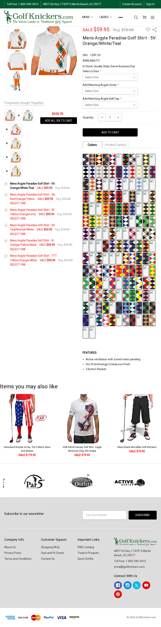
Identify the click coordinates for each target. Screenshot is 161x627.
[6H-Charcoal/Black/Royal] (119, 307)
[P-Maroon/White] (112, 171)
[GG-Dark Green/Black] (152, 184)
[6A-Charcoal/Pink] (146, 295)
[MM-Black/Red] (119, 196)
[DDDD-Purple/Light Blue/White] (112, 246)
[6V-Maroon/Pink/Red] (139, 320)
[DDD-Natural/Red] (86, 221)
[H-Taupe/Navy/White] (132, 159)
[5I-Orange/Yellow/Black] (99, 283)
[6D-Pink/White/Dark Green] (92, 307)
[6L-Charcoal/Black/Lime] (146, 307)
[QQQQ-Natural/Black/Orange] (126, 258)
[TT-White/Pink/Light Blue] (92, 208)
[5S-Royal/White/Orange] (92, 295)
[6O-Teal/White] (92, 320)
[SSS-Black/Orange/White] (112, 233)
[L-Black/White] (86, 171)
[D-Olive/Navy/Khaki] (106, 159)
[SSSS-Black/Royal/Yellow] (139, 258)
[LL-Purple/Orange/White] (112, 196)
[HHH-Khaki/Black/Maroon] (112, 221)
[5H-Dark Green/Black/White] (92, 283)
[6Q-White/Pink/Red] (106, 320)
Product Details (115, 145)
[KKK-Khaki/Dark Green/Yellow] (132, 221)
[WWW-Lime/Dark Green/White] (139, 233)
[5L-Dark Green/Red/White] (119, 283)
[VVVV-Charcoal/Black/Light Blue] (86, 270)
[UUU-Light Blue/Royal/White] (126, 233)
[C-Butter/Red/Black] (99, 159)
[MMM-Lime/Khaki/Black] (146, 221)
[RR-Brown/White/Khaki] (152, 196)
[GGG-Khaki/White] (106, 221)
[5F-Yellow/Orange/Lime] (152, 270)
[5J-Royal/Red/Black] (106, 283)
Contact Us (48, 558)
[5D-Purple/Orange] (139, 270)
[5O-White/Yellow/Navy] (139, 283)
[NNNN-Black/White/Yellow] (106, 258)
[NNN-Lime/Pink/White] (152, 221)
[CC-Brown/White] (126, 184)
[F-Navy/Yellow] (119, 159)
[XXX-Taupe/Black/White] (146, 233)
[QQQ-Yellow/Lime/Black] (99, 233)
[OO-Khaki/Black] (132, 196)
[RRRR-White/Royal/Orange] (132, 258)
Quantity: (88, 117)
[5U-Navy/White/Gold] (106, 295)
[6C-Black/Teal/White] (86, 307)
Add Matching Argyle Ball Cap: (102, 98)
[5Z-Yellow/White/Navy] (139, 295)
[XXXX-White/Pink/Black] (99, 270)
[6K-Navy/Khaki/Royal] (139, 307)
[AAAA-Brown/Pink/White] (92, 246)
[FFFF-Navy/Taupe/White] (126, 246)
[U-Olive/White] (146, 171)
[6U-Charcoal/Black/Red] (132, 320)
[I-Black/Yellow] (139, 159)
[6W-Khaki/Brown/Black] (146, 320)
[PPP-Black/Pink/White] (92, 233)
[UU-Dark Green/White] (99, 208)
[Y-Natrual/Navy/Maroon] (99, 184)
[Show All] (120, 17)
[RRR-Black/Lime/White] (106, 233)
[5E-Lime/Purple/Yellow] (146, 270)
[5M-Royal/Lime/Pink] (126, 283)
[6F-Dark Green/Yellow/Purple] (106, 307)
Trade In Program (88, 552)
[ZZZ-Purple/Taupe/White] (86, 246)
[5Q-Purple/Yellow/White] (152, 283)
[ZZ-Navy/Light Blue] (132, 208)
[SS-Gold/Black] (86, 208)
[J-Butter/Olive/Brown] (146, 159)
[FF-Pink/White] (146, 184)
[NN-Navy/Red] (126, 196)
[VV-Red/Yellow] (106, 208)
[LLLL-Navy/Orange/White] (92, 258)
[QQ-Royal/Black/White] (146, 196)
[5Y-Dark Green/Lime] (132, 295)
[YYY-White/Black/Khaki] (152, 233)
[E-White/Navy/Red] (112, 159)
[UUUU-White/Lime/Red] (152, 258)
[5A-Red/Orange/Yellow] (119, 270)
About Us (10, 547)
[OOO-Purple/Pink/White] (86, 233)
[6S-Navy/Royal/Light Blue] (119, 320)
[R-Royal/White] (126, 171)
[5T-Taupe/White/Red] (99, 295)
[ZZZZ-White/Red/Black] (112, 270)
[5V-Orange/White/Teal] (112, 295)
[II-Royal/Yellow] (92, 196)
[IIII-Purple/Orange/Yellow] (146, 246)
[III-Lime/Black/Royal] (119, 221)
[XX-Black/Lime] (119, 208)
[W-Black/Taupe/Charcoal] (86, 184)
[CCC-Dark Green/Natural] (152, 208)
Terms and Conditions (17, 558)
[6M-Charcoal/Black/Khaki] (152, 307)
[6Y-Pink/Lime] (86, 332)
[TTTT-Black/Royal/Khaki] (146, 258)
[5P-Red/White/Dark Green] (146, 283)
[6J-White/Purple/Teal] (132, 307)
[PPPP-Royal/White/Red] (119, 258)
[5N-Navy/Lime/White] (132, 283)
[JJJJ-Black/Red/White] (152, 246)
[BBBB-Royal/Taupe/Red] (99, 246)
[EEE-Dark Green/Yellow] (92, 221)
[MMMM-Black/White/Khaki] (99, 258)
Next (157, 426)
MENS (86, 17)
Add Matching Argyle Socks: (101, 84)
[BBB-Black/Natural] (146, 208)
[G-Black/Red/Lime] (126, 159)
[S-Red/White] (132, 171)
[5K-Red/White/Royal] (112, 283)
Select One (18, 203)
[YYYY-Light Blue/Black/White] (106, 270)
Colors (92, 145)
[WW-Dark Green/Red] (112, 208)
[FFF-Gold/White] (99, 221)
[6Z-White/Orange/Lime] (92, 332)
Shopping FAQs (50, 547)
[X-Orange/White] (92, 184)
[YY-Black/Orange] (126, 208)
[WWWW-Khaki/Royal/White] (92, 270)
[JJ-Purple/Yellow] (99, 196)
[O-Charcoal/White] (106, 171)
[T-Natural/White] (139, 171)
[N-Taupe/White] (99, 171)
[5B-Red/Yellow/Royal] (126, 270)
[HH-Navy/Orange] (86, 196)
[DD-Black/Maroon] (132, 184)
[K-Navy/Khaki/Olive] (152, 159)
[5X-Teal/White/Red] (126, 295)
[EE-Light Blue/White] (139, 184)
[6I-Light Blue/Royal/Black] (126, 307)
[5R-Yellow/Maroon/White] (86, 295)
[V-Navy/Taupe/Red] (152, 171)
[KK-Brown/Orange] (106, 196)
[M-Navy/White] (92, 171)
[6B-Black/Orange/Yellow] (152, 295)
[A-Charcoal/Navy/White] (86, 159)
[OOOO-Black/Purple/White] (112, 258)
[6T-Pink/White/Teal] (126, 320)
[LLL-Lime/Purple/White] (139, 221)
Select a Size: (92, 71)
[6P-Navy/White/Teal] (99, 320)
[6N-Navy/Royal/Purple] (86, 320)
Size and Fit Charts (52, 552)
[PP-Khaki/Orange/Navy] (139, 196)
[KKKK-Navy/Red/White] (86, 258)
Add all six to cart (58, 120)
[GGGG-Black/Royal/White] (132, 246)
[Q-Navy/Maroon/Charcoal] (119, 171)
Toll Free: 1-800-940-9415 (22, 4)
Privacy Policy (12, 552)
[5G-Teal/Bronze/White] (86, 283)
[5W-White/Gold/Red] (119, 295)
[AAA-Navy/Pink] (139, 208)
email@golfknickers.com (129, 566)
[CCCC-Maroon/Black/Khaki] (106, 246)
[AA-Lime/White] (112, 184)
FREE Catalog (86, 547)
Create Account (132, 4)
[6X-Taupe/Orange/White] (152, 320)
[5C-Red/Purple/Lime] (132, 270)
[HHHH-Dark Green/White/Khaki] (139, 246)
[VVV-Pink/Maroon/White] (132, 233)
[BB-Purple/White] (119, 184)
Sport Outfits (85, 558)
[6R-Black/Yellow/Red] (112, 320)
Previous (7, 426)
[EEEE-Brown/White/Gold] (119, 246)
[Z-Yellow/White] (106, 184)
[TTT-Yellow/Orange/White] (119, 233)
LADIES (104, 17)
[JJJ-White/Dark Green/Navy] (126, 221)
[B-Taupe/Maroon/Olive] (92, 159)
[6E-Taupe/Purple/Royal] (99, 307)
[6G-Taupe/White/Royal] (112, 307)
